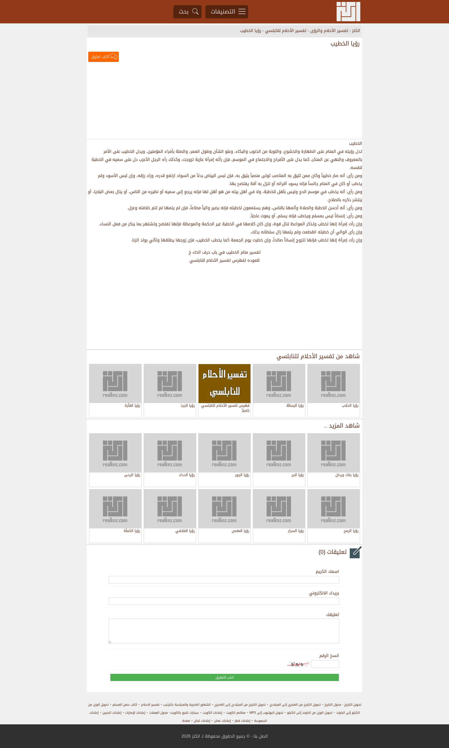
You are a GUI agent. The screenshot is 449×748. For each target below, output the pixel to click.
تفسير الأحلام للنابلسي (285, 31)
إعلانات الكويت (212, 713)
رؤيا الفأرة (132, 406)
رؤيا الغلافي (185, 531)
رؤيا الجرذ (188, 406)
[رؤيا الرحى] (115, 453)
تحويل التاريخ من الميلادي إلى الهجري (240, 704)
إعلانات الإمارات (135, 713)
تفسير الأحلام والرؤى (329, 31)
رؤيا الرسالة (295, 406)
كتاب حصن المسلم (125, 704)
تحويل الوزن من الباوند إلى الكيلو (309, 713)
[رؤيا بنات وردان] (334, 453)
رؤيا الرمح (351, 531)
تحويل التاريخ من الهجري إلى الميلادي (295, 704)
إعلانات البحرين (111, 713)
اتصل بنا (261, 736)
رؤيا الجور (242, 475)
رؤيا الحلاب (350, 406)
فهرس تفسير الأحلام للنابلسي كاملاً (225, 408)
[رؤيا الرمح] (334, 508)
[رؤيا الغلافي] (170, 508)
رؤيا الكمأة (132, 531)
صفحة (186, 721)
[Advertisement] (224, 101)
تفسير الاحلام (150, 704)
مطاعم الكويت (236, 713)
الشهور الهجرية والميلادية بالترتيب (186, 704)
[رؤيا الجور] (224, 453)
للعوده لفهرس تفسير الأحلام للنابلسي (224, 260)
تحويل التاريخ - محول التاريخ (343, 704)
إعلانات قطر (242, 721)
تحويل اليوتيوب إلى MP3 (266, 713)
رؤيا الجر (298, 475)
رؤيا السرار (296, 531)
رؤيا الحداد (187, 475)
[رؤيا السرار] (279, 508)
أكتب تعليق (100, 56)
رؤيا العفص (240, 531)
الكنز (356, 31)
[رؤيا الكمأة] (115, 508)
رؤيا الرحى (132, 475)
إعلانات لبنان (202, 721)
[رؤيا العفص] (224, 508)
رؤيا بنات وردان (347, 475)
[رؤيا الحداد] (170, 453)
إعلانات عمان (222, 721)
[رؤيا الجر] (279, 453)
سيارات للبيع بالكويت (184, 713)
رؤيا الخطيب (250, 31)
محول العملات (158, 713)
